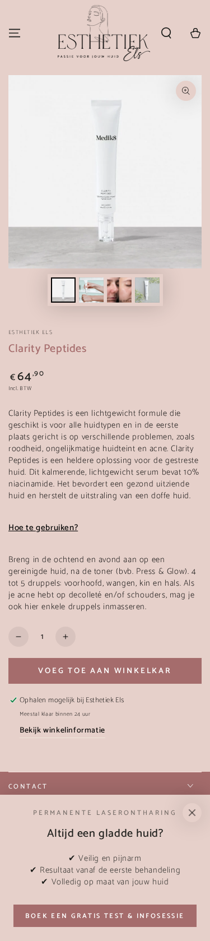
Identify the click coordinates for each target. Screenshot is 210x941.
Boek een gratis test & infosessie (104, 916)
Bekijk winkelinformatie (62, 730)
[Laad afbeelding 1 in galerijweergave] (63, 290)
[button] (166, 33)
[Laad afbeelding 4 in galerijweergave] (147, 290)
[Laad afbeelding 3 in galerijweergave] (119, 290)
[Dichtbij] (192, 812)
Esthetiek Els (30, 332)
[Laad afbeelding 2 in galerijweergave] (91, 290)
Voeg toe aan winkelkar (105, 671)
